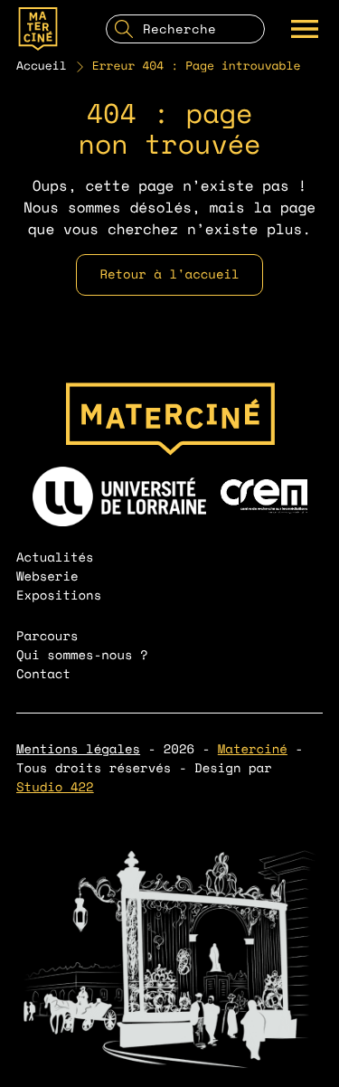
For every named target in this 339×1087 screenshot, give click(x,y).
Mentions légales (78, 749)
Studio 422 (55, 787)
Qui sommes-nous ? (82, 655)
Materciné (252, 749)
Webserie (47, 576)
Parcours (47, 636)
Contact (43, 674)
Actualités (55, 557)
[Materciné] (38, 29)
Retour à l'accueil (169, 274)
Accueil (41, 66)
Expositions (58, 595)
